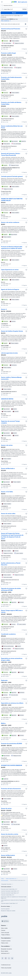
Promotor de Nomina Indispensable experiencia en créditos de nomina (11, 247)
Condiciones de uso (5, 964)
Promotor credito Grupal (8, 53)
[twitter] (9, 958)
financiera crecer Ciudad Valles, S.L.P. (9, 889)
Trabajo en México (5, 934)
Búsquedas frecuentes (6, 884)
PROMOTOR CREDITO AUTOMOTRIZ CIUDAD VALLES (11, 199)
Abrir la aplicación (22, 2)
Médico (3, 723)
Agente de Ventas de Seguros (10, 289)
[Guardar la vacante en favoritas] (26, 28)
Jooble (9, 973)
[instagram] (5, 958)
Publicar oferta (4, 943)
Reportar (25, 49)
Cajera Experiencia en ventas (10, 269)
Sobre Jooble (4, 928)
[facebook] (2, 958)
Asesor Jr (4, 309)
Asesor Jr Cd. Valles (7, 491)
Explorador (4, 680)
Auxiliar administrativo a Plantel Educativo (10, 564)
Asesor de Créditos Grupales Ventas (12, 331)
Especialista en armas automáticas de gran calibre (11, 659)
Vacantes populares (5, 908)
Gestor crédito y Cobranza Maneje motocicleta (11, 378)
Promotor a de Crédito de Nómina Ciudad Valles (11, 103)
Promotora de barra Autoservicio (11, 788)
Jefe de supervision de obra (9, 353)
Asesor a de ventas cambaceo (10, 222)
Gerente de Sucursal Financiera (10, 28)
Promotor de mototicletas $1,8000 (11, 743)
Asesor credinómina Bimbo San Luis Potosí (12, 127)
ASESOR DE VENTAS (7, 399)
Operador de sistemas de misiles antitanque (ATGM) (11, 589)
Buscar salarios (4, 951)
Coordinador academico (8, 634)
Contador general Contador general (12, 176)
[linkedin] (12, 958)
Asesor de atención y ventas (9, 834)
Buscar (14, 13)
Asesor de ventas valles (8, 513)
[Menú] (2, 2)
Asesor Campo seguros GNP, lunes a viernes (12, 611)
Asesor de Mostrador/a (8, 855)
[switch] (26, 24)
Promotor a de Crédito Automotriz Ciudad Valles (11, 78)
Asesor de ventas (6, 808)
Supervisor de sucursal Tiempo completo (10, 422)
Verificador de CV (5, 953)
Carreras (3, 930)
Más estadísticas (5, 20)
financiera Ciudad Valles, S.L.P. (7, 894)
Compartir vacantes (5, 940)
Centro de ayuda (5, 932)
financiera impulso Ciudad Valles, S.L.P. (9, 903)
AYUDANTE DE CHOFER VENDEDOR (11, 765)
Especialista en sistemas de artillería (12, 703)
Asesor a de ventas (7, 445)
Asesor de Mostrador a (8, 468)
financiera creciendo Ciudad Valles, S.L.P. (10, 893)
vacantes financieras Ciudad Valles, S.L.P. (10, 891)
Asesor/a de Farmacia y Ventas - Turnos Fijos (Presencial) (11, 154)
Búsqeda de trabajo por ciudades (8, 910)
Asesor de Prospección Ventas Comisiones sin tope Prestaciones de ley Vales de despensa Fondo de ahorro (12, 536)
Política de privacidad (6, 967)
